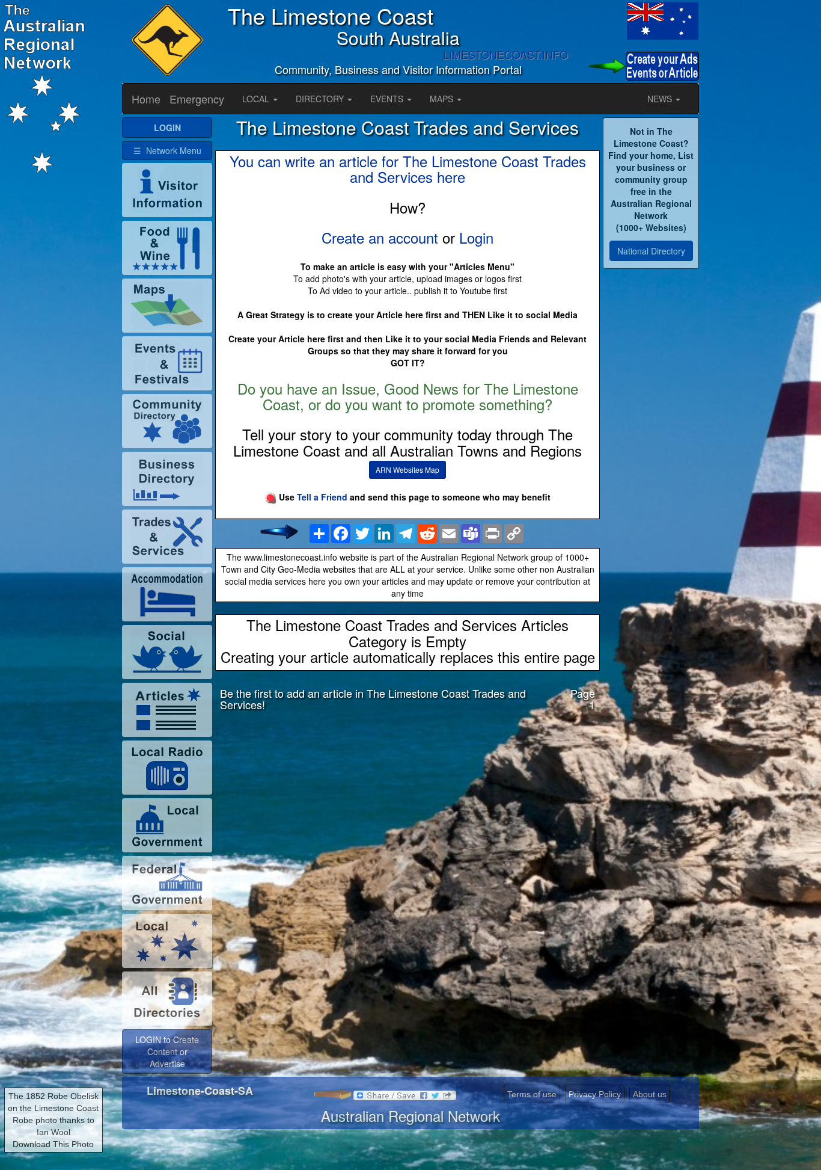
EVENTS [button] (388, 99)
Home (146, 98)
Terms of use (532, 1094)
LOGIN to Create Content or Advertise (167, 1051)
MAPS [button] (443, 99)
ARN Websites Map (407, 469)
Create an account (380, 237)
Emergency (196, 98)
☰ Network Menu (167, 150)
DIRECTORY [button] (321, 99)
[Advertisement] (407, 815)
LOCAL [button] (257, 99)
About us (650, 1094)
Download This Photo (53, 1144)
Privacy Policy (595, 1094)
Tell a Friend (322, 497)
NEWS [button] (660, 99)
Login (476, 237)
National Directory (651, 251)
